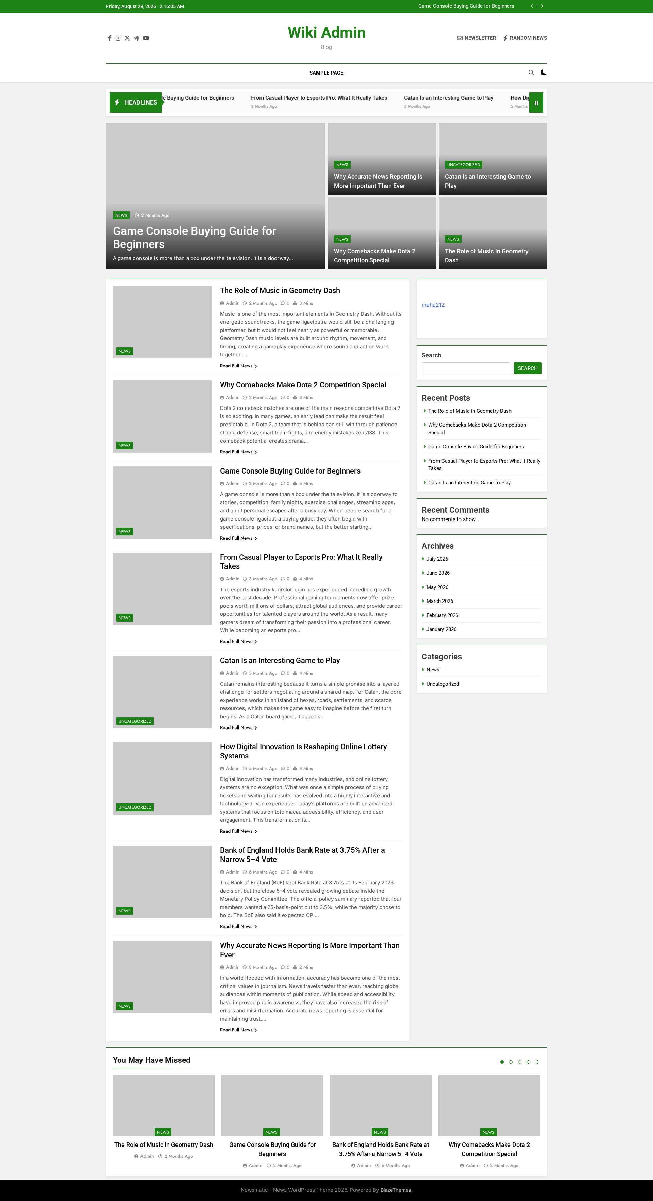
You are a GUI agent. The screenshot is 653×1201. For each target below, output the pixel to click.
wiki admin (327, 32)
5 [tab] (537, 1062)
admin (233, 303)
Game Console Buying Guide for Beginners (466, 6)
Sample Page (326, 73)
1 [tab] (502, 1062)
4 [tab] (528, 1062)
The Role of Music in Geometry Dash (280, 290)
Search (431, 355)
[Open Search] (531, 72)
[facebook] (110, 38)
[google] (136, 38)
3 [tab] (519, 1062)
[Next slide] (542, 6)
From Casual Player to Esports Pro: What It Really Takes (285, 98)
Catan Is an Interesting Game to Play (415, 98)
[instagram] (118, 38)
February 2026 (442, 615)
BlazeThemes (396, 1190)
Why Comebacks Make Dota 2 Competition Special (303, 385)
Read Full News (236, 365)
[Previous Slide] (532, 6)
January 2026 (441, 629)
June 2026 (438, 573)
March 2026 (439, 601)
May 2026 (437, 587)
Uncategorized (463, 165)
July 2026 (437, 559)
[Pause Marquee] (536, 102)
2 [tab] (511, 1062)
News (121, 215)
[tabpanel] (164, 1117)
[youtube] (146, 38)
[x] (127, 38)
